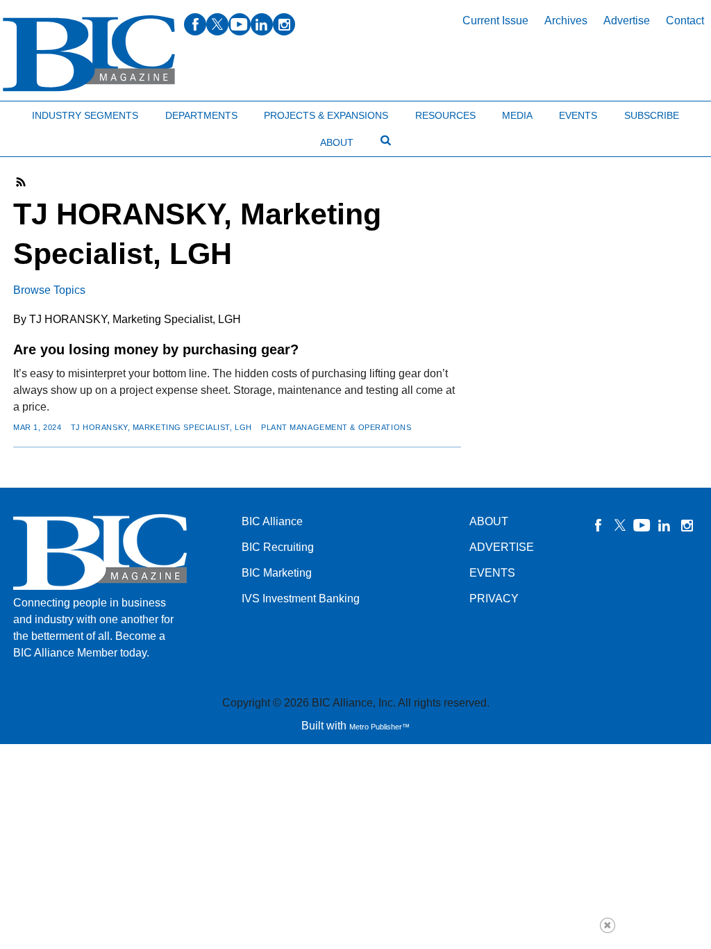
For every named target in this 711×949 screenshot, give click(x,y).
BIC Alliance (272, 521)
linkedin (262, 24)
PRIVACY (494, 598)
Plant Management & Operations (336, 427)
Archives (565, 20)
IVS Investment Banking (301, 598)
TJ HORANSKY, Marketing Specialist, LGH (161, 427)
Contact (685, 20)
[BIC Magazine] (89, 53)
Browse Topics (49, 290)
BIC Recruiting (278, 547)
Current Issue (495, 20)
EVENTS (492, 573)
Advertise (626, 20)
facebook (195, 24)
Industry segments (85, 115)
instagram (284, 24)
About (336, 142)
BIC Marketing (277, 573)
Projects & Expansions (326, 115)
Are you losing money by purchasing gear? (156, 349)
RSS (21, 182)
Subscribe (651, 115)
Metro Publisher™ (379, 727)
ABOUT (488, 521)
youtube (239, 24)
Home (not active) (41, 112)
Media (517, 115)
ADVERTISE (501, 547)
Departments (201, 115)
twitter (217, 24)
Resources (445, 115)
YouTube (642, 525)
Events (578, 115)
